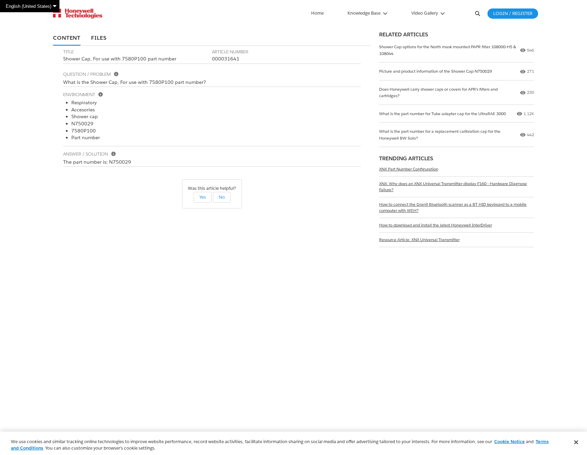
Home (317, 13)
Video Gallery (424, 13)
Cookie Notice (509, 441)
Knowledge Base (364, 13)
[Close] (576, 442)
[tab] (67, 38)
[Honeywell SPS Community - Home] (77, 13)
